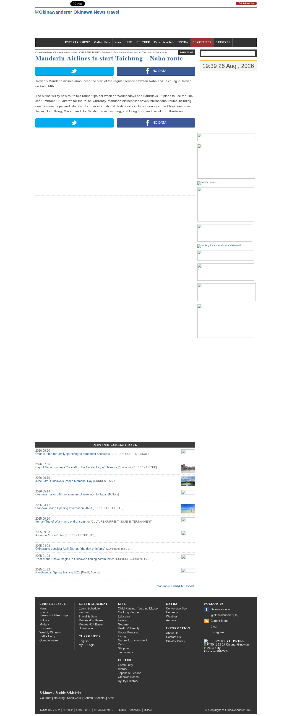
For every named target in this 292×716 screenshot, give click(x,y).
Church (88, 698)
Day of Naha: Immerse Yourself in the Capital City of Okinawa (76, 467)
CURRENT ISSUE (49, 42)
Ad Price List (246, 3)
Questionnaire (48, 640)
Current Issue (219, 620)
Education (124, 616)
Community (126, 467)
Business (45, 628)
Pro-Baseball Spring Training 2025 (57, 572)
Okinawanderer (220, 609)
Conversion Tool (176, 608)
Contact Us (173, 637)
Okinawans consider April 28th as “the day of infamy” (70, 548)
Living (122, 636)
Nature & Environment (132, 640)
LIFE (128, 42)
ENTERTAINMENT (77, 42)
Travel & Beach (89, 616)
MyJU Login (86, 645)
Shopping (124, 648)
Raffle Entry (47, 636)
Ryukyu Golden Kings (53, 615)
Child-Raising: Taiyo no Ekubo (138, 608)
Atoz (111, 698)
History (122, 669)
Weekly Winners (50, 632)
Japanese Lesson (129, 673)
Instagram (217, 632)
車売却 (148, 709)
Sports (95, 572)
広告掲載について (104, 709)
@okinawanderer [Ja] (224, 615)
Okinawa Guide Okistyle (60, 692)
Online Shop (102, 42)
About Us (172, 633)
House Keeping (128, 632)
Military (44, 624)
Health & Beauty (129, 628)
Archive (171, 620)
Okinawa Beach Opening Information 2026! (63, 508)
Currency (172, 612)
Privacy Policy (175, 641)
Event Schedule (164, 42)
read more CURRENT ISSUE (176, 586)
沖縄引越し (135, 709)
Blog (213, 626)
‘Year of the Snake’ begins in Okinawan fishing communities (75, 559)
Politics (113, 494)
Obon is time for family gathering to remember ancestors (72, 454)
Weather (171, 616)
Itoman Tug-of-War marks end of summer (62, 521)
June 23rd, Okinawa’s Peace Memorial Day (63, 481)
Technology (125, 652)
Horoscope (86, 628)
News (118, 42)
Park (121, 644)
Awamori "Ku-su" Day (49, 535)
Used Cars (74, 698)
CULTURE (143, 42)
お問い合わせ (83, 709)
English (84, 641)
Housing (59, 698)
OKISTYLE (223, 42)
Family (86, 572)
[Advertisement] (174, 24)
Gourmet (123, 624)
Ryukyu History (128, 681)
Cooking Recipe (128, 612)
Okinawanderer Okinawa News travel (56, 52)
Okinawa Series (128, 677)
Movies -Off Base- (91, 624)
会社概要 (68, 709)
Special (100, 698)
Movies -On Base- (91, 620)
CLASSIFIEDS (202, 42)
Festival (84, 612)
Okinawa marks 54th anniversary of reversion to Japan (71, 494)
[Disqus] (115, 257)
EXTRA (183, 42)
